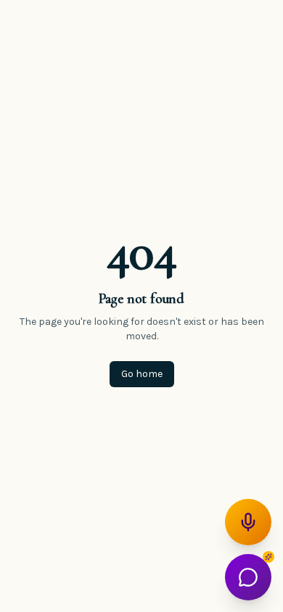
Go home (142, 374)
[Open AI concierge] (248, 577)
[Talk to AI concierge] (248, 522)
